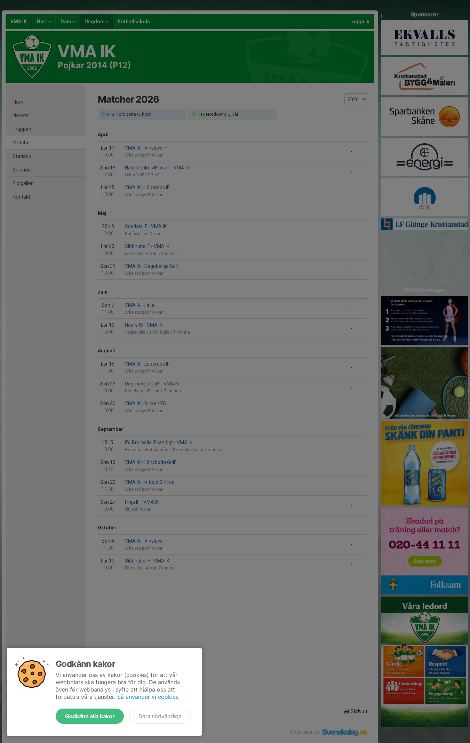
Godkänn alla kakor (89, 716)
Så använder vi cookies (147, 696)
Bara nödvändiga (159, 716)
